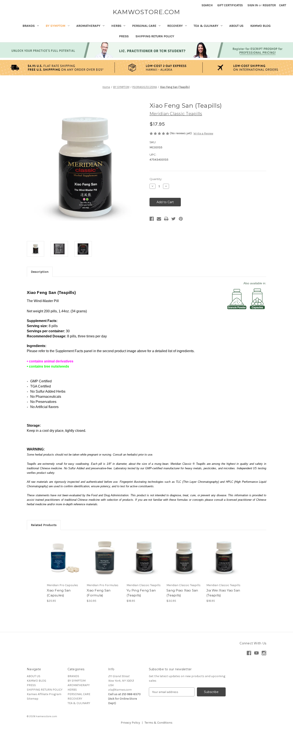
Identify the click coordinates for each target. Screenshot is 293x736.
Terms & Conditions (158, 722)
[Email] (159, 219)
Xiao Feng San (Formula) (98, 592)
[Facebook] (152, 219)
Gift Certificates (230, 5)
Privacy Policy (130, 722)
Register (269, 5)
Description (39, 272)
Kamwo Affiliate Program (44, 694)
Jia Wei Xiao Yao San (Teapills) (223, 592)
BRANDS (29, 26)
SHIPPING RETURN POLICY (155, 36)
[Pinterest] (181, 219)
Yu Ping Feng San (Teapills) (141, 592)
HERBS (116, 26)
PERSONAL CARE (144, 26)
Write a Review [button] (203, 133)
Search (207, 5)
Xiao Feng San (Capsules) (59, 592)
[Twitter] (173, 219)
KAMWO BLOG (260, 26)
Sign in (253, 5)
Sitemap (32, 698)
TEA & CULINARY (206, 26)
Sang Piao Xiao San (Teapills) (182, 592)
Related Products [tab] (44, 525)
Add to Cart (64, 561)
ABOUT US (236, 26)
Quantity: (156, 179)
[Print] (166, 219)
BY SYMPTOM (55, 26)
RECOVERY (175, 26)
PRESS (124, 36)
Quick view (64, 554)
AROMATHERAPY (88, 26)
